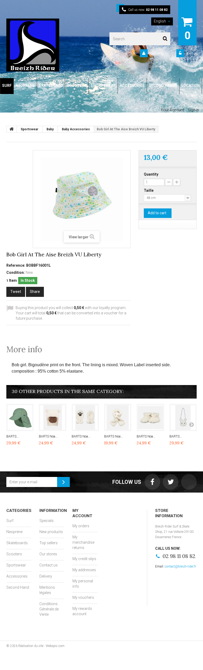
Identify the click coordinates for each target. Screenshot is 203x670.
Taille (149, 190)
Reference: (15, 265)
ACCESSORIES (132, 85)
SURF (7, 85)
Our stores (48, 554)
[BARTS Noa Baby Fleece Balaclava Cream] (52, 417)
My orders (80, 526)
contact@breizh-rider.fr (180, 566)
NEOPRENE (25, 85)
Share (35, 291)
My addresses (84, 570)
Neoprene (14, 532)
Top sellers (48, 543)
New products (51, 532)
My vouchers (83, 597)
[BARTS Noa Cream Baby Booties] (150, 417)
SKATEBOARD (51, 85)
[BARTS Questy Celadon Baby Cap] (20, 417)
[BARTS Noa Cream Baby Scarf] (117, 417)
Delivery (45, 576)
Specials (46, 521)
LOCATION (190, 85)
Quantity (151, 174)
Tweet (15, 291)
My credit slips (84, 559)
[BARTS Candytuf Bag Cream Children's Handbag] (183, 417)
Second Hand (17, 587)
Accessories (16, 576)
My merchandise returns (83, 542)
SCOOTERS (77, 85)
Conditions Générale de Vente (49, 609)
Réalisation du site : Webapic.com (41, 646)
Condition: (15, 272)
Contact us (48, 565)
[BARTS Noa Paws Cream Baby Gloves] (85, 417)
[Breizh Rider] (42, 45)
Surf (9, 521)
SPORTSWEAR (103, 85)
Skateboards (17, 543)
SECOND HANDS (163, 85)
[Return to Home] (12, 129)
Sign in (191, 53)
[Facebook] (152, 482)
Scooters (14, 554)
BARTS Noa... (48, 436)
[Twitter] (170, 482)
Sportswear (16, 565)
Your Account (159, 53)
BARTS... (12, 436)
